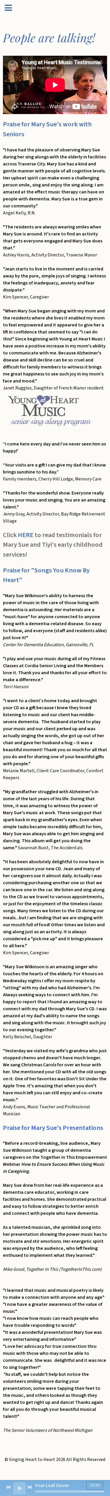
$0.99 (94, 1485)
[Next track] (29, 1487)
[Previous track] (8, 1487)
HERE (25, 535)
